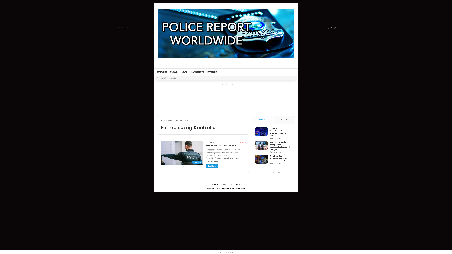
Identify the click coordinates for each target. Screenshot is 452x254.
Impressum (212, 72)
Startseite (162, 72)
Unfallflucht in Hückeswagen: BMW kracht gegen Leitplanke (280, 158)
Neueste (262, 120)
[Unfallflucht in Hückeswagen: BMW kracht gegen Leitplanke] (261, 159)
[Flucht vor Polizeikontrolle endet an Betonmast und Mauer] (261, 131)
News (184, 72)
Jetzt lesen (212, 166)
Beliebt (284, 120)
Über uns (174, 72)
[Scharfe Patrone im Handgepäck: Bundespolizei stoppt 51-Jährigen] (261, 145)
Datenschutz (197, 72)
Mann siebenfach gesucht (222, 145)
